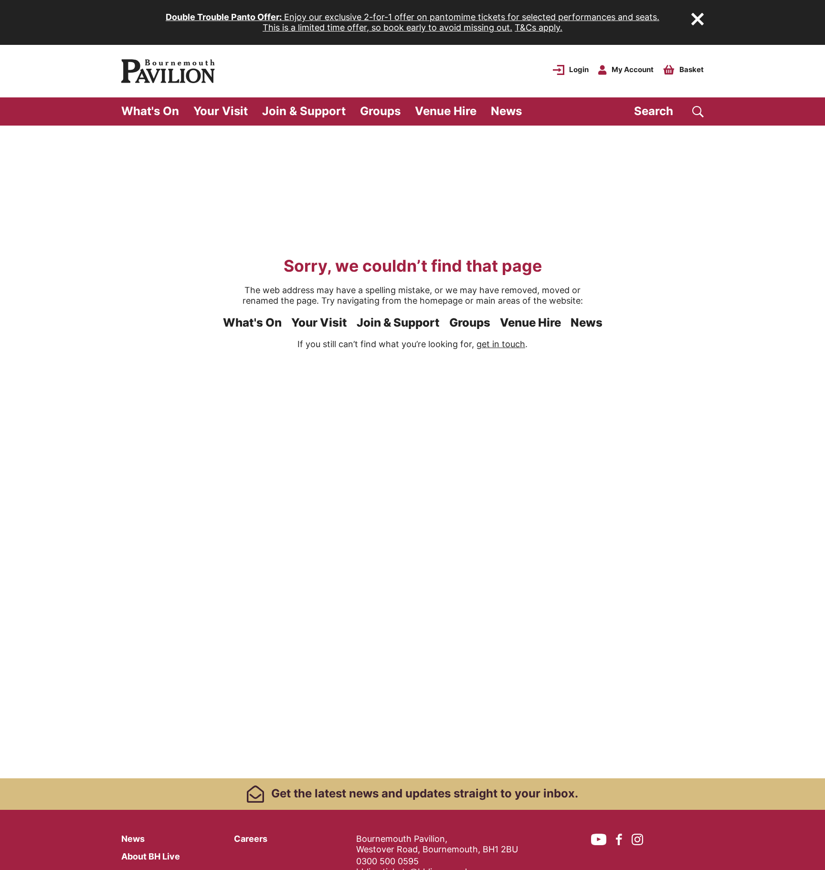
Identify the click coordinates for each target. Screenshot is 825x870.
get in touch (500, 344)
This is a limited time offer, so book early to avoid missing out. (387, 27)
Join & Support (304, 111)
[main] (412, 452)
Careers (250, 839)
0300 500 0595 (387, 861)
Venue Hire (445, 111)
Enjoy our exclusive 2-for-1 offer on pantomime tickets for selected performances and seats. (412, 17)
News (506, 111)
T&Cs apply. (538, 27)
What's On (150, 111)
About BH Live (150, 856)
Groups (380, 111)
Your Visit (220, 111)
